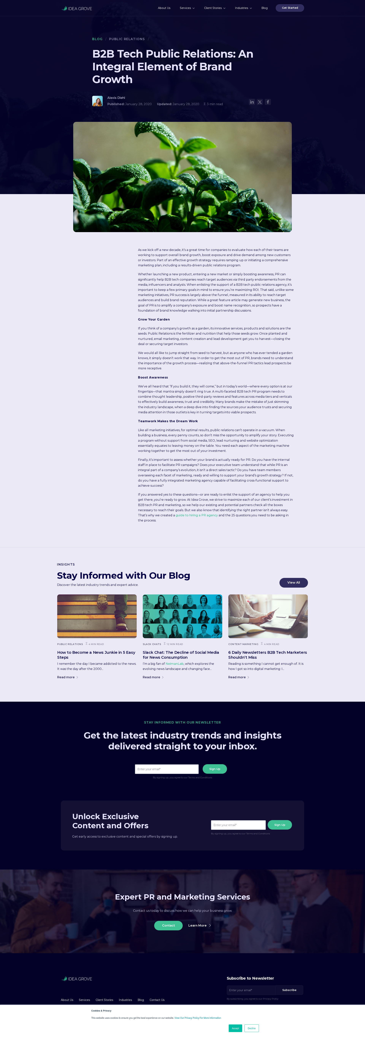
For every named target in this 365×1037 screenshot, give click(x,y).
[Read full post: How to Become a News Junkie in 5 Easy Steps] (97, 616)
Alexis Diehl (116, 98)
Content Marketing (243, 644)
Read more (66, 677)
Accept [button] (235, 1028)
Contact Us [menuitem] (157, 1000)
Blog (97, 39)
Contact (168, 925)
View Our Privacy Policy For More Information (198, 1017)
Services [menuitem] (185, 8)
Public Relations (127, 39)
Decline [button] (252, 1028)
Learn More (197, 925)
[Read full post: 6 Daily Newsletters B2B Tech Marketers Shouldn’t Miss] (268, 616)
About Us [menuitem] (164, 8)
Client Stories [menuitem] (213, 8)
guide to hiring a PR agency (197, 515)
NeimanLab (175, 664)
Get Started (290, 8)
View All (293, 582)
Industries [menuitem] (241, 8)
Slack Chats (152, 644)
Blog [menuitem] (264, 8)
